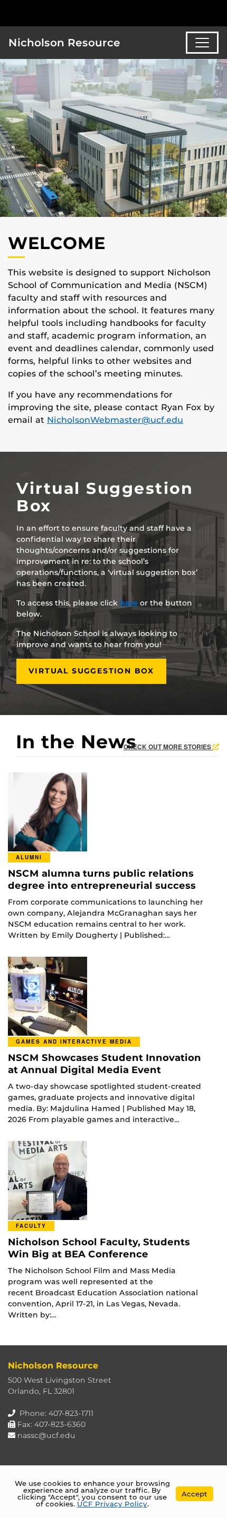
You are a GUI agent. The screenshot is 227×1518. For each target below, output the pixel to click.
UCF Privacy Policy (112, 1504)
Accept (194, 1494)
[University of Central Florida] (80, 13)
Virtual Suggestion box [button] (91, 671)
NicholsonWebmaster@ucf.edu (115, 420)
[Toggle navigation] (202, 43)
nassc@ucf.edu (46, 1435)
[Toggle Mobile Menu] (216, 12)
